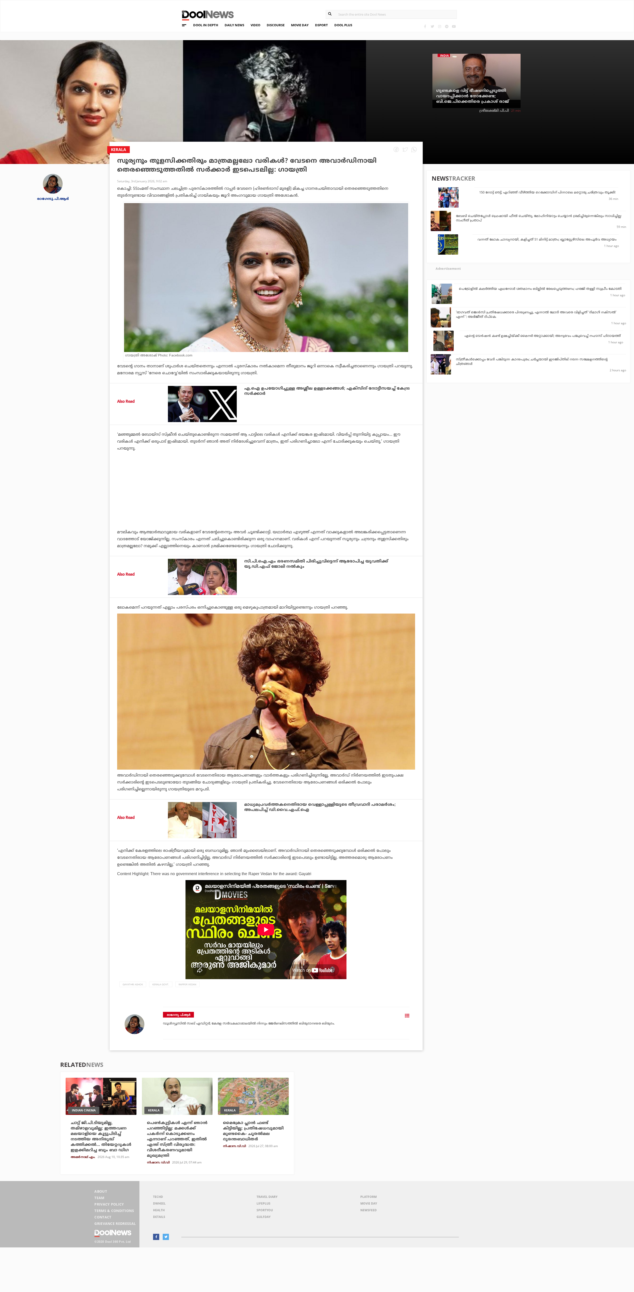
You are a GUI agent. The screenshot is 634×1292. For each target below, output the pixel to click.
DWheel (159, 1203)
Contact (102, 1217)
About (100, 1191)
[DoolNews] (205, 14)
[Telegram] (447, 26)
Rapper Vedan (187, 984)
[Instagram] (439, 26)
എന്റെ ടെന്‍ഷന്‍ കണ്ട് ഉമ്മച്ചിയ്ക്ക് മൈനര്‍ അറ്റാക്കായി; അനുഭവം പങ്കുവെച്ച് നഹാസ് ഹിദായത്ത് (542, 336)
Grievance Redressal (115, 1223)
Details (159, 1217)
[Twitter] (432, 26)
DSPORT (321, 25)
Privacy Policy (109, 1204)
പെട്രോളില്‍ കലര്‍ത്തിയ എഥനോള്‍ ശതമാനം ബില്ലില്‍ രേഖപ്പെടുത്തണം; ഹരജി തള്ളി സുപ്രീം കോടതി (541, 289)
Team (99, 1197)
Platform (368, 1197)
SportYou (265, 1210)
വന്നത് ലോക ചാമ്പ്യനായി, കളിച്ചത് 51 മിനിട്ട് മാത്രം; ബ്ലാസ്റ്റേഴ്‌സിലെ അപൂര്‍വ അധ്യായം (546, 240)
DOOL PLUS (343, 25)
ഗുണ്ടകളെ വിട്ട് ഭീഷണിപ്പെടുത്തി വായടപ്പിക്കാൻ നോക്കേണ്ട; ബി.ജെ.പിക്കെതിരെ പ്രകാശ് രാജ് (472, 96)
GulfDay (263, 1217)
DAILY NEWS (234, 25)
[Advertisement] (266, 504)
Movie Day (368, 1203)
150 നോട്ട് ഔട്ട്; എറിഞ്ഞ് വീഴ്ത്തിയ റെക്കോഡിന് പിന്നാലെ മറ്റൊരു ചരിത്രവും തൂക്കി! (547, 193)
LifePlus (263, 1203)
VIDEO (255, 25)
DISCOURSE (276, 25)
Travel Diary (267, 1197)
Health (159, 1210)
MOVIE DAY (300, 25)
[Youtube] (454, 26)
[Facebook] (425, 26)
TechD (158, 1197)
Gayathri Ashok (133, 984)
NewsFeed (368, 1210)
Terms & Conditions (114, 1210)
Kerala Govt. (160, 984)
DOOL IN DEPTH (205, 25)
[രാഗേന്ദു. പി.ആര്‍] (53, 183)
